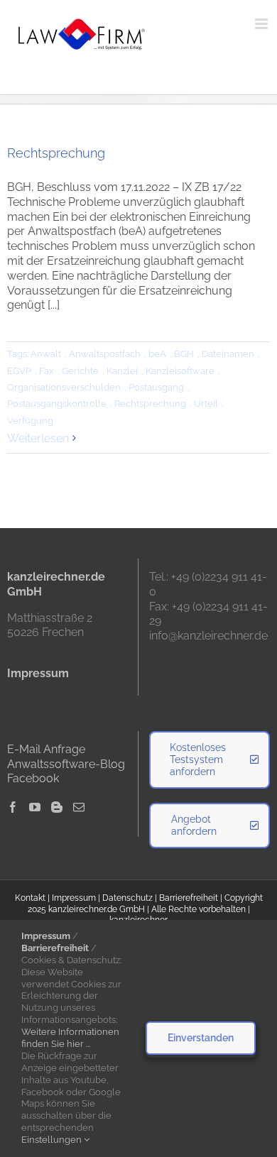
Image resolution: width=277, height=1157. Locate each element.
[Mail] (79, 807)
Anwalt (46, 354)
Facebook (33, 778)
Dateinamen (228, 354)
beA (157, 354)
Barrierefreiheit (188, 898)
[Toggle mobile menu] (262, 23)
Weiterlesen (38, 438)
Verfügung (30, 420)
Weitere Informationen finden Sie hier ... (70, 1037)
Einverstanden (201, 1037)
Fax (46, 371)
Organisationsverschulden (64, 387)
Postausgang (156, 387)
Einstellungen (52, 1139)
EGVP (19, 371)
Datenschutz (127, 898)
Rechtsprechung (56, 153)
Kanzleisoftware (180, 371)
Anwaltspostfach (105, 354)
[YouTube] (34, 807)
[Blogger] (57, 807)
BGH (184, 354)
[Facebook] (12, 807)
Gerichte (80, 371)
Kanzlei (122, 371)
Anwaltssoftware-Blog (66, 764)
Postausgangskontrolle (57, 403)
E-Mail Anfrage (46, 749)
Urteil (206, 403)
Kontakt (30, 898)
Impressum (74, 898)
